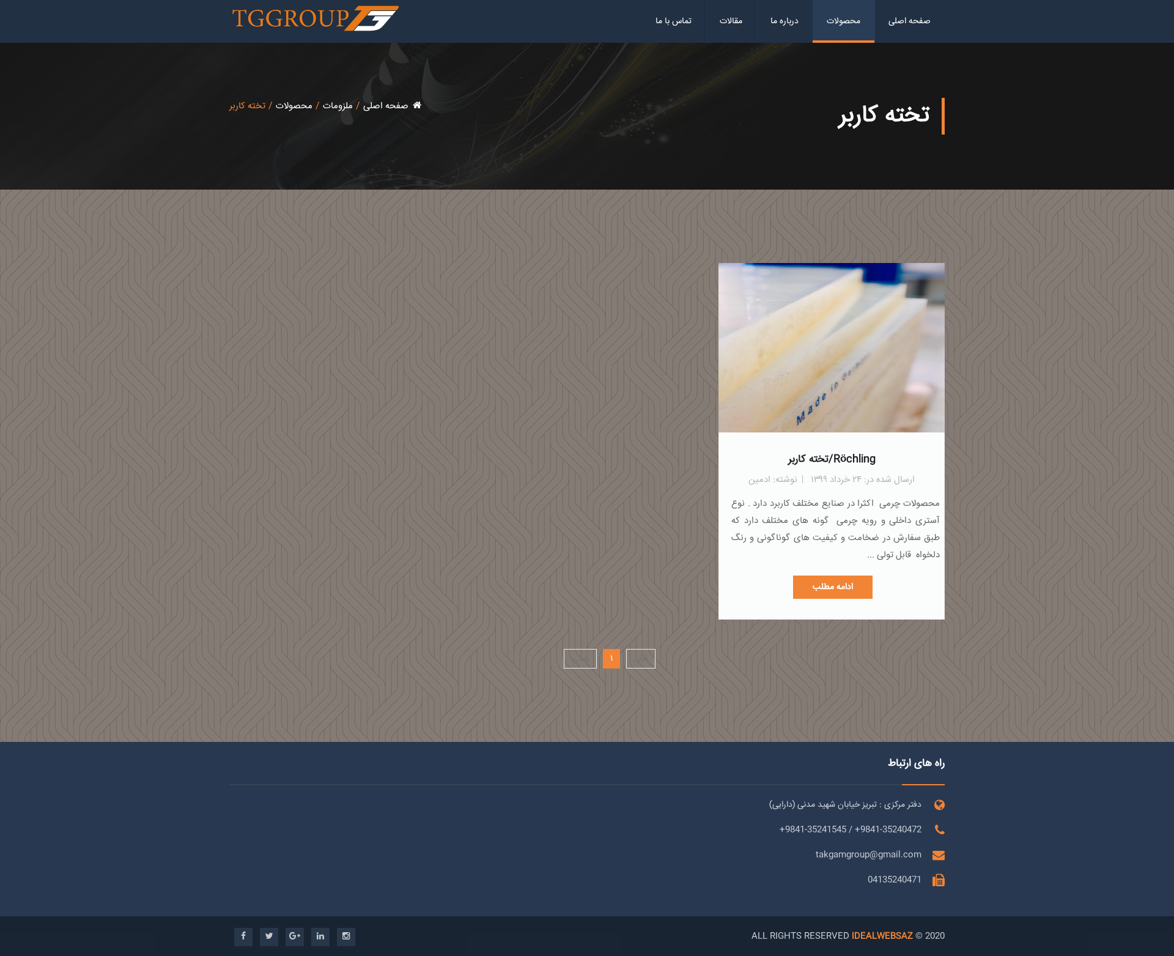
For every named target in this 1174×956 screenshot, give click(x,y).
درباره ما (784, 21)
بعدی (580, 658)
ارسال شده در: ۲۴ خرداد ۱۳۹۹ (863, 479)
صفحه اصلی (909, 21)
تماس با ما (673, 21)
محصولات (843, 21)
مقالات (731, 21)
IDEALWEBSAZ (882, 936)
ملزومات (338, 106)
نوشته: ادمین (772, 479)
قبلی (640, 658)
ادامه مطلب (833, 587)
